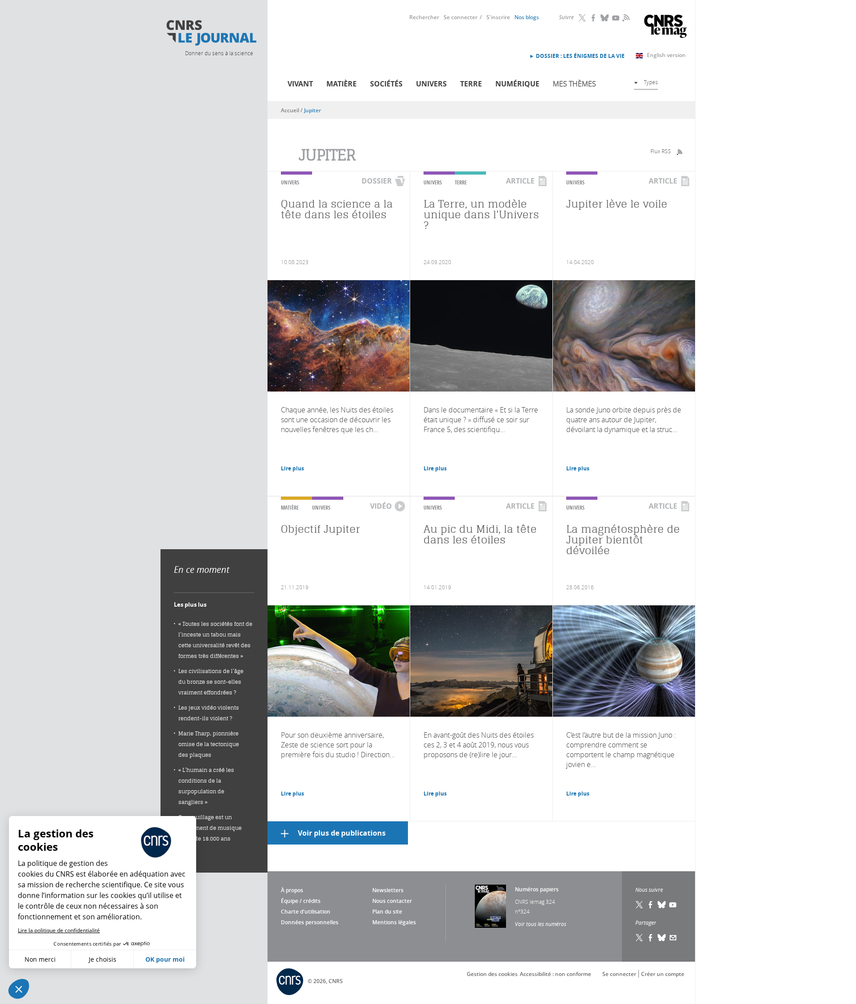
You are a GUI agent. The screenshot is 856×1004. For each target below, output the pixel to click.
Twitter (582, 17)
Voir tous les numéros (540, 923)
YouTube (616, 17)
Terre (471, 84)
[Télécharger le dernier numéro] (490, 906)
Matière (341, 84)
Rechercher (424, 17)
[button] (18, 989)
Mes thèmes (574, 84)
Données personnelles (309, 922)
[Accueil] (211, 33)
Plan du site (387, 911)
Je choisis (102, 959)
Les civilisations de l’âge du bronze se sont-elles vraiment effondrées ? (210, 682)
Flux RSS (660, 151)
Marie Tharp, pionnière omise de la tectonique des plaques (208, 744)
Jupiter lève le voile (616, 203)
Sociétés (386, 84)
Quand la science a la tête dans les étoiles (337, 209)
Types (651, 82)
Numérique (517, 84)
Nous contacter (392, 901)
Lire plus (292, 468)
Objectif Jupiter (320, 528)
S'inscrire (498, 17)
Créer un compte (662, 974)
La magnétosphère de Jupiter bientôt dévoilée (623, 539)
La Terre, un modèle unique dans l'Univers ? (481, 214)
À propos (292, 890)
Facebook (593, 17)
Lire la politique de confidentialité (59, 930)
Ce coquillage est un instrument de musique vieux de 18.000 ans (210, 828)
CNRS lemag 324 (535, 901)
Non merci (40, 959)
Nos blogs (526, 17)
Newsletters (387, 890)
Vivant (300, 84)
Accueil (290, 110)
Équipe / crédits (301, 901)
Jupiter (312, 110)
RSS (625, 17)
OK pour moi (165, 959)
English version (666, 55)
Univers (431, 84)
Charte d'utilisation (305, 911)
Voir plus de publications (342, 833)
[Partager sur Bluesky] (662, 937)
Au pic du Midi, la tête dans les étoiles (480, 534)
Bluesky (605, 17)
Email (673, 937)
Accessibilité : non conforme (555, 974)
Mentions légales (394, 922)
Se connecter (460, 17)
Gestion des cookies (492, 974)
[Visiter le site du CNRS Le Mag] (665, 27)
